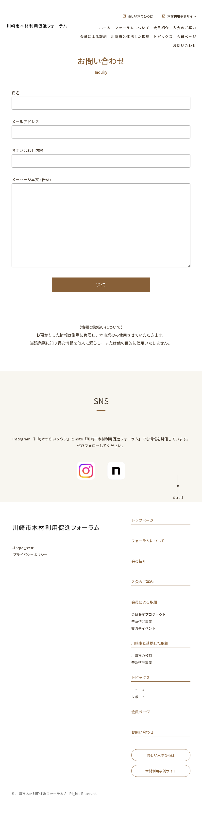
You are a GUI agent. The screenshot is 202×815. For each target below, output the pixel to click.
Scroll (178, 497)
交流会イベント (143, 628)
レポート (138, 697)
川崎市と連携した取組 (130, 36)
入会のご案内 (184, 27)
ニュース (138, 690)
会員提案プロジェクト (148, 615)
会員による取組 (93, 36)
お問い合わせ (184, 45)
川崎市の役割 (141, 656)
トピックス (163, 36)
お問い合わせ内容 (27, 150)
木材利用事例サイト (181, 16)
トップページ (142, 520)
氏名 (15, 93)
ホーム (105, 27)
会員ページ (186, 36)
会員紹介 (161, 27)
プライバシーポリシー (30, 554)
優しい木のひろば (140, 16)
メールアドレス (25, 121)
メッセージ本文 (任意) (31, 179)
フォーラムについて (132, 27)
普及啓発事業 (141, 622)
